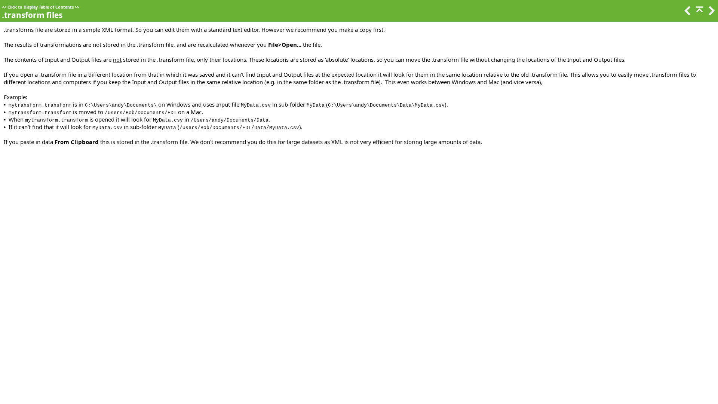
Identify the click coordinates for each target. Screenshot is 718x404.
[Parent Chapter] (699, 12)
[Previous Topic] (687, 12)
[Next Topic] (711, 12)
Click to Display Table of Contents (40, 7)
